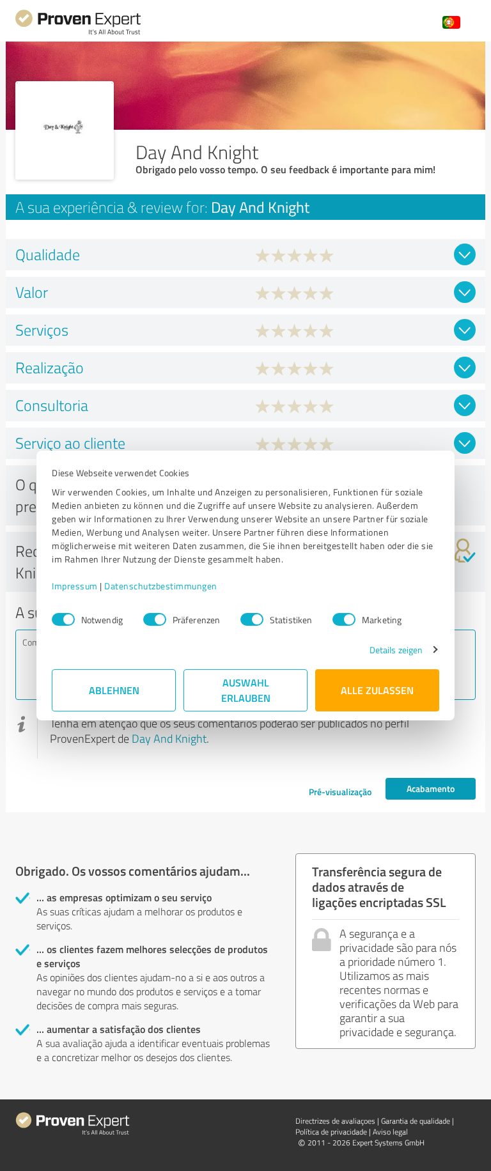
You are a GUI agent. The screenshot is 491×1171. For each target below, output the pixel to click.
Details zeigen (396, 650)
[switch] (154, 619)
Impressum (75, 586)
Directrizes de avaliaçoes (335, 1120)
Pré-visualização (340, 792)
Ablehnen (114, 690)
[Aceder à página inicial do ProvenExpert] (78, 33)
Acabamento (431, 788)
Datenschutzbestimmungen (160, 586)
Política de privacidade (331, 1131)
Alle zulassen (377, 690)
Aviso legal (390, 1131)
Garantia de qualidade (415, 1120)
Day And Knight (169, 738)
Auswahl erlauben (245, 690)
